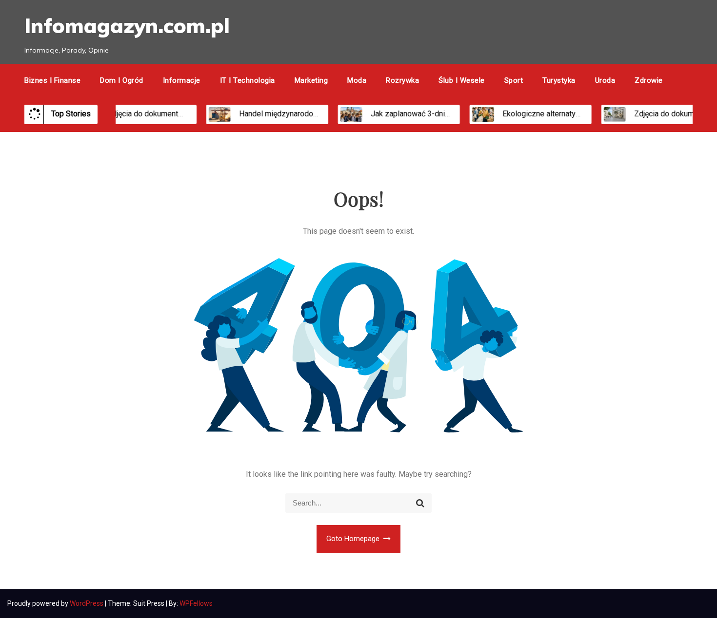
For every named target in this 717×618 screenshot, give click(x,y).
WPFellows (196, 603)
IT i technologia (247, 80)
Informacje (181, 80)
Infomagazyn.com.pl (127, 25)
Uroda (605, 80)
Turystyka (559, 80)
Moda (356, 80)
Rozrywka (402, 80)
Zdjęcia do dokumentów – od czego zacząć (175, 113)
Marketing (311, 80)
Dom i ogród (121, 80)
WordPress (87, 603)
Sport (513, 80)
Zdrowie (649, 80)
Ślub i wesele (461, 80)
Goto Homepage (353, 538)
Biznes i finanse (52, 80)
